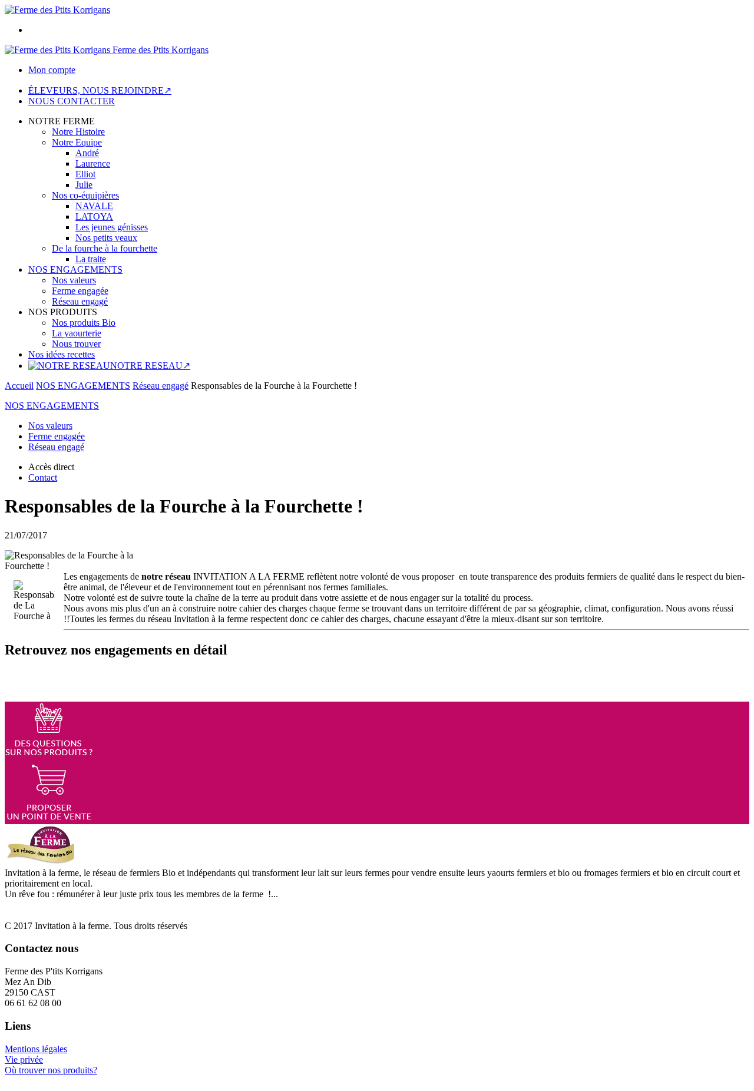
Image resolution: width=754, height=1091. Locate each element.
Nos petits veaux (106, 238)
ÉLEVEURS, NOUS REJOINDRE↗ (99, 90)
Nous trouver (76, 344)
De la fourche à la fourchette (104, 248)
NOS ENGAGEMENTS (75, 270)
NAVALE (94, 206)
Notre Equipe (77, 142)
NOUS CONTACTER (71, 101)
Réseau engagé (80, 301)
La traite (90, 259)
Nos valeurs (74, 280)
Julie (83, 185)
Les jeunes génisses (111, 227)
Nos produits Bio (83, 323)
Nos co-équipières (85, 195)
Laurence (92, 163)
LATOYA (94, 216)
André (87, 153)
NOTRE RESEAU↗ (150, 366)
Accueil (19, 386)
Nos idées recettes (61, 354)
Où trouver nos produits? (51, 1070)
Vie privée (24, 1059)
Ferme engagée (80, 291)
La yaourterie (76, 333)
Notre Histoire (78, 132)
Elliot (85, 174)
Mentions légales (36, 1049)
